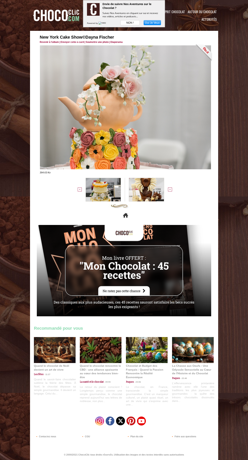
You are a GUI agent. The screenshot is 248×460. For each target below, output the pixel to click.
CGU (87, 436)
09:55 (107, 382)
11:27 (47, 374)
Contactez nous (47, 436)
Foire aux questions (185, 436)
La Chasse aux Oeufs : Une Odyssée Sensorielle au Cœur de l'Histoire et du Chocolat (191, 369)
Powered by (92, 23)
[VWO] (102, 23)
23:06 (137, 382)
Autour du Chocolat (202, 11)
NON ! (130, 22)
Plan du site (136, 436)
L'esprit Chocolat (172, 11)
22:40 (183, 378)
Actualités (209, 19)
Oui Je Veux (152, 22)
